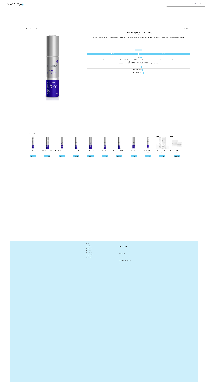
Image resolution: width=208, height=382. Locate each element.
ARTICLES (88, 257)
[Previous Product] (24, 142)
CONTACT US (121, 243)
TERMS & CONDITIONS (123, 246)
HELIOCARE (89, 248)
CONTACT (88, 256)
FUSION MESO (89, 254)
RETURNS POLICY (122, 253)
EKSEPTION (89, 252)
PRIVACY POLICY (122, 249)
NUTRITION (89, 247)
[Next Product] (185, 142)
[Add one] (141, 50)
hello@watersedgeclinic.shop (125, 256)
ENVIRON (88, 245)
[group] (105, 146)
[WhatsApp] (137, 76)
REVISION (88, 250)
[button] (201, 3)
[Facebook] (139, 76)
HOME (87, 243)
